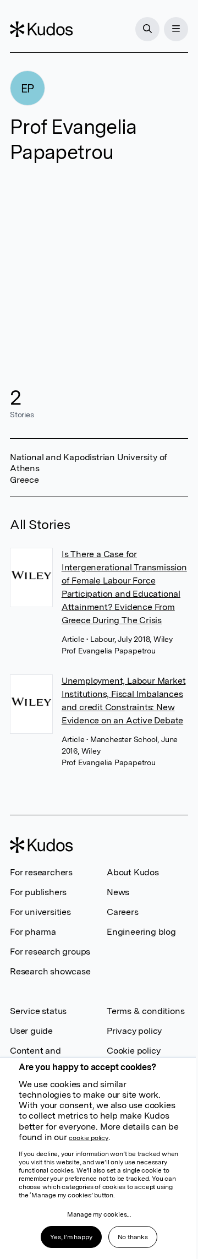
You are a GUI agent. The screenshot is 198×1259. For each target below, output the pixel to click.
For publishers (38, 892)
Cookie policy (133, 1050)
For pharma (33, 931)
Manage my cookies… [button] (99, 1214)
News (118, 892)
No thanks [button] (133, 1237)
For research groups (50, 951)
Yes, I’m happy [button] (71, 1237)
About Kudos (133, 872)
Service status (38, 1011)
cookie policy (88, 1138)
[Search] (147, 29)
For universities (40, 912)
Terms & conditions (145, 1011)
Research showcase (50, 971)
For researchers (41, 872)
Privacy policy (134, 1031)
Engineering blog (141, 931)
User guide (31, 1031)
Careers (123, 912)
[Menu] (176, 29)
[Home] (41, 29)
